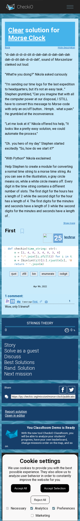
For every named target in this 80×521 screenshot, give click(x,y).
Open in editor (15, 415)
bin (34, 273)
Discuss (12, 356)
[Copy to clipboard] (7, 396)
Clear (16, 30)
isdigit (63, 273)
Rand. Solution (19, 368)
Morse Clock (26, 38)
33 (12, 301)
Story (9, 345)
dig (18, 301)
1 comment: (14, 296)
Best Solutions (19, 362)
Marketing (42, 516)
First (35, 301)
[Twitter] (71, 389)
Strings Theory (40, 323)
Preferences (66, 508)
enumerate (48, 273)
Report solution (16, 412)
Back (7, 47)
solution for (33, 34)
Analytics (41, 508)
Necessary (18, 508)
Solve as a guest (21, 351)
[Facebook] (63, 389)
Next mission (18, 374)
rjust (13, 273)
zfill (24, 273)
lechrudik (71, 237)
